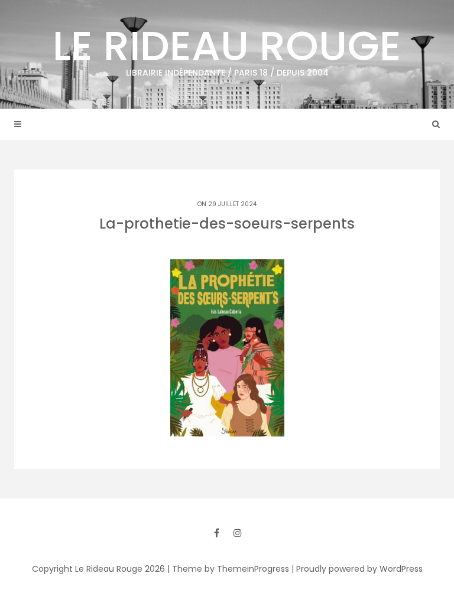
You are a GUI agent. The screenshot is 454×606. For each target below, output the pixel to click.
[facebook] (216, 532)
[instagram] (237, 532)
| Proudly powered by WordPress (357, 569)
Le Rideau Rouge (227, 48)
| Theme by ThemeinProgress (228, 569)
